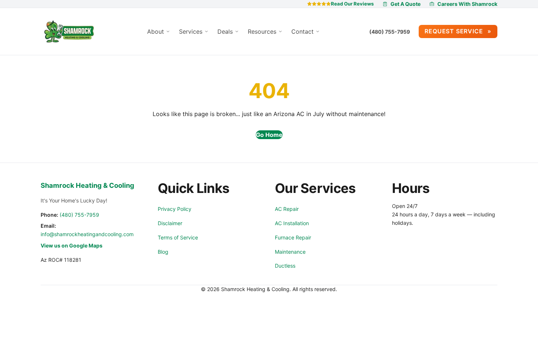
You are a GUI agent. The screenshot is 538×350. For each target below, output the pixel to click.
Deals (226, 31)
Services (191, 31)
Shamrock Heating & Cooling (87, 185)
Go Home (269, 134)
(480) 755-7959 (389, 32)
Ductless (285, 265)
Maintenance (290, 252)
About (156, 31)
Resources (263, 31)
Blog (163, 252)
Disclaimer (170, 223)
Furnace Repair (293, 237)
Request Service (455, 31)
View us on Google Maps (71, 245)
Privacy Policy (174, 209)
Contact (303, 31)
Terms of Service (178, 237)
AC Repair (287, 209)
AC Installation (292, 223)
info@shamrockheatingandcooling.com (87, 234)
